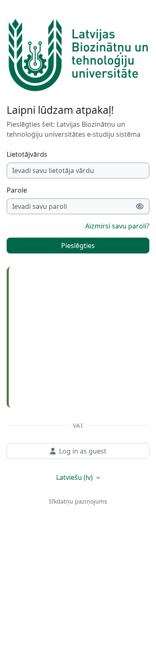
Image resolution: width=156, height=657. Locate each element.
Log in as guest (82, 451)
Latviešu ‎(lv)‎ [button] (75, 477)
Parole (17, 190)
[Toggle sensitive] (140, 206)
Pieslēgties (78, 245)
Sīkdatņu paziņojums (78, 501)
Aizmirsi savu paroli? (117, 226)
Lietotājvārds (27, 154)
